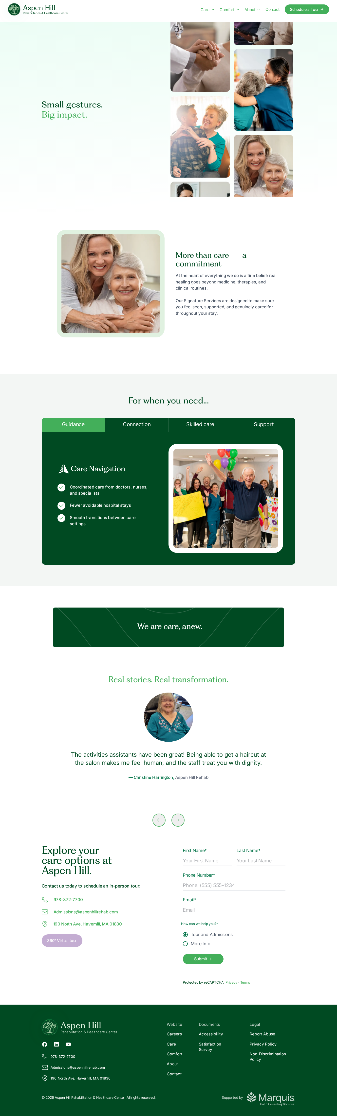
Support (264, 424)
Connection (137, 424)
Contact (272, 9)
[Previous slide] (159, 820)
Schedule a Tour (304, 9)
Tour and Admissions (212, 934)
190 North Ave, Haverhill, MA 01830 (87, 924)
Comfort (227, 9)
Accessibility (211, 1033)
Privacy (231, 982)
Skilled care (200, 424)
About (249, 9)
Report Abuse (262, 1033)
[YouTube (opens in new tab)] (68, 1043)
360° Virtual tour (62, 940)
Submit (200, 958)
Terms (245, 982)
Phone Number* (199, 875)
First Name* (195, 850)
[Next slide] (178, 820)
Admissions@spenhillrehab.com (86, 911)
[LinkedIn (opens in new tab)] (56, 1043)
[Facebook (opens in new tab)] (45, 1043)
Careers (174, 1033)
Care (205, 9)
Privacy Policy (263, 1044)
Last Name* (248, 850)
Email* (189, 899)
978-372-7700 (68, 899)
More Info (200, 943)
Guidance (73, 424)
